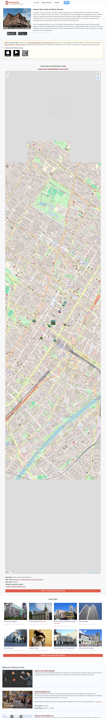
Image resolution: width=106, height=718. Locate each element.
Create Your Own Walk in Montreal (44, 671)
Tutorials (56, 3)
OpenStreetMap (91, 573)
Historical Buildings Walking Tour (16, 587)
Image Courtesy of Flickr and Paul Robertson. (38, 624)
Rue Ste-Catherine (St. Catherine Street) (65, 622)
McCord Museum (8, 648)
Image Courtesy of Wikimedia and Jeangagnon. (14, 651)
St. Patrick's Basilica (34, 622)
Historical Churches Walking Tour (43, 716)
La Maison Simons (34, 648)
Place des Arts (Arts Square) (86, 648)
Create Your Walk (46, 3)
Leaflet (84, 573)
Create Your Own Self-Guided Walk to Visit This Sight (53, 69)
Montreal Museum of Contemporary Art (64, 648)
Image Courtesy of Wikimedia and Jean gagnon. (14, 624)
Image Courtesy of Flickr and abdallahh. (62, 626)
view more (99, 702)
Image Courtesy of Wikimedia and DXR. (41, 33)
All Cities (36, 3)
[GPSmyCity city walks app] (14, 3)
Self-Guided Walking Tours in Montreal (39, 43)
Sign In (66, 3)
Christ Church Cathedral (10, 622)
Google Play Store (21, 45)
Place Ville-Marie (83, 622)
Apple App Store (9, 45)
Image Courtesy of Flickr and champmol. (87, 624)
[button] (53, 322)
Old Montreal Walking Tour (42, 692)
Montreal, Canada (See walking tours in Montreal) (28, 580)
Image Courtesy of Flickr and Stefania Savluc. (38, 651)
